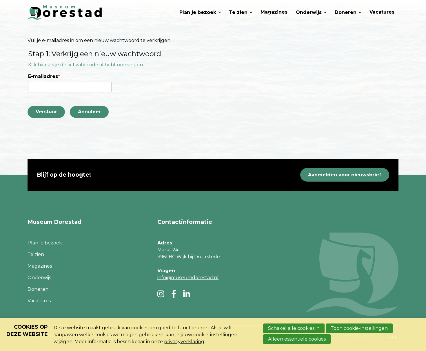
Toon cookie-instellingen (359, 328)
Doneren (345, 12)
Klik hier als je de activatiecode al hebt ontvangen (85, 64)
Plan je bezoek (197, 12)
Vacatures (381, 12)
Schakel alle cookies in (294, 328)
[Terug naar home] (65, 12)
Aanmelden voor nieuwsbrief (344, 175)
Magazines (274, 12)
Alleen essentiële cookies (297, 339)
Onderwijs (309, 12)
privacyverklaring (184, 341)
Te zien (238, 12)
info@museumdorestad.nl (188, 277)
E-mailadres (44, 76)
